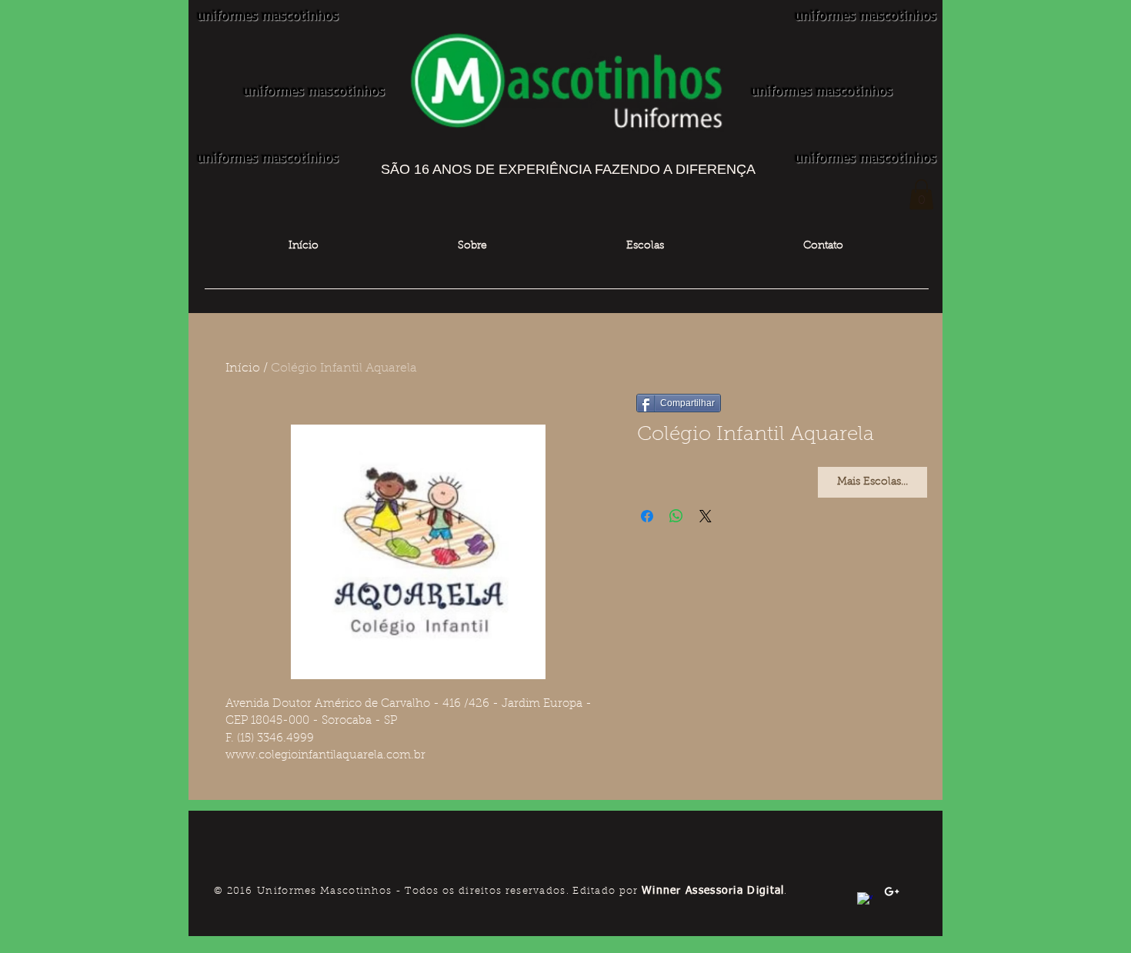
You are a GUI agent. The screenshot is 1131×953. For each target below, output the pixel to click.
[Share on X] (705, 516)
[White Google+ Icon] (891, 891)
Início (242, 368)
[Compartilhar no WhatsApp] (676, 516)
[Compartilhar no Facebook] (647, 516)
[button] (921, 194)
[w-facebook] (864, 900)
